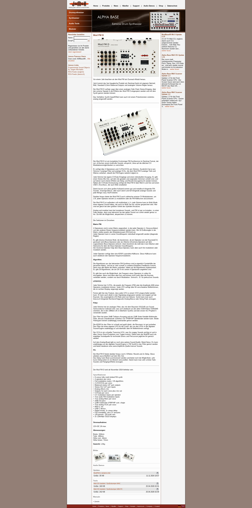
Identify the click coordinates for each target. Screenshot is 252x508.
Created (157, 506)
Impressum (140, 506)
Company (149, 506)
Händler (125, 6)
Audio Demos (149, 6)
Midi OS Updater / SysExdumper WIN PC (108, 489)
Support (136, 6)
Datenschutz (172, 6)
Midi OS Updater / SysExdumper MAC (107, 483)
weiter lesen (166, 51)
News (116, 6)
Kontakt (132, 506)
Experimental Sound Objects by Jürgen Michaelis (79, 68)
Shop (161, 6)
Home (95, 6)
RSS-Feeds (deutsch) (76, 74)
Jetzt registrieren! (74, 52)
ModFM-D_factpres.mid (102, 473)
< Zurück (96, 501)
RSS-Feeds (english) (76, 72)
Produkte (106, 6)
